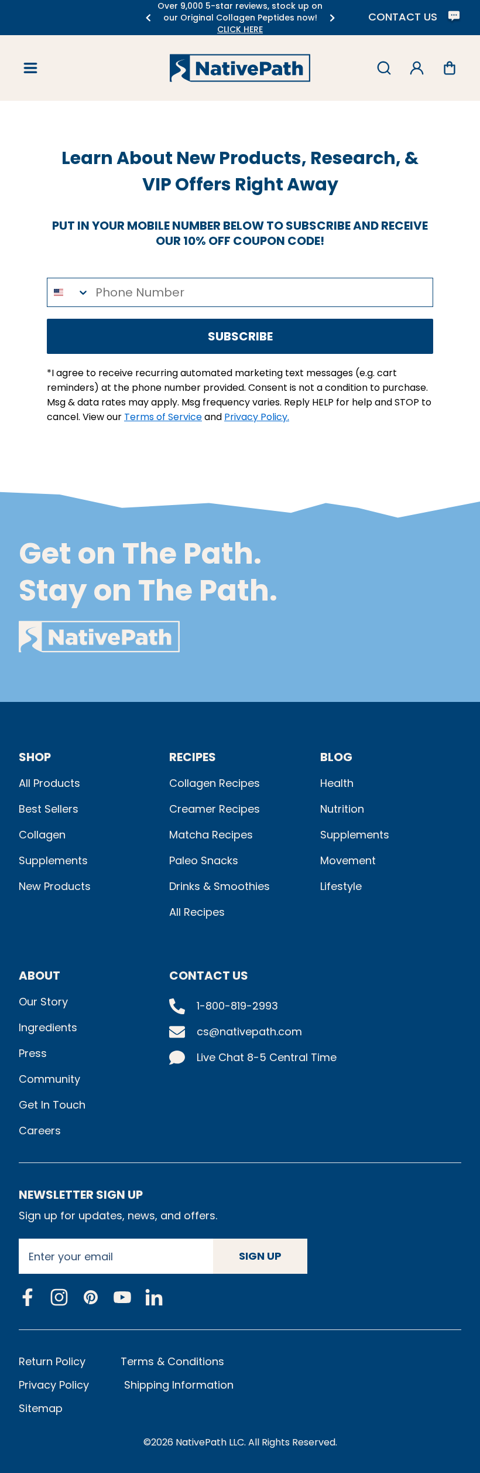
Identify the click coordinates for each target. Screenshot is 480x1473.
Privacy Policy (54, 1384)
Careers (40, 1130)
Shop (35, 757)
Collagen (42, 834)
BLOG (336, 757)
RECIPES (192, 757)
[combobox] (68, 292)
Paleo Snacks (203, 860)
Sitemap (41, 1408)
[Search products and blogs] (384, 68)
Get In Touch (52, 1104)
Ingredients (48, 1027)
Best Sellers (48, 809)
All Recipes (197, 912)
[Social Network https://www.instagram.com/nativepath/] (59, 1297)
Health (337, 783)
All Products (49, 783)
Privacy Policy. (256, 417)
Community (49, 1079)
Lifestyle (341, 886)
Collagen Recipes (214, 783)
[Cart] (450, 68)
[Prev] (147, 18)
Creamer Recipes (214, 809)
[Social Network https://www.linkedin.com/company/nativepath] (154, 1297)
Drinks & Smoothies (219, 886)
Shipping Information (179, 1384)
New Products (55, 886)
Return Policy (52, 1361)
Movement (348, 860)
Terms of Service (163, 417)
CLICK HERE (240, 29)
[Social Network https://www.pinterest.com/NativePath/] (91, 1297)
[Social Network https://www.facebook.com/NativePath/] (27, 1297)
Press (33, 1053)
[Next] (332, 18)
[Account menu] (417, 68)
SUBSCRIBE (240, 336)
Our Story (43, 1001)
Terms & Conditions (172, 1361)
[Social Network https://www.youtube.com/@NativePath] (122, 1297)
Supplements (53, 860)
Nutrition (342, 809)
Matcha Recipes (211, 834)
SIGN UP (260, 1256)
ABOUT (39, 975)
